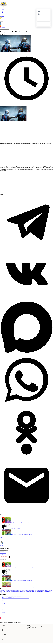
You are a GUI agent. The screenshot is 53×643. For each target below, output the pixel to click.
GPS (24, 591)
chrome (31, 590)
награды (35, 590)
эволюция (1, 591)
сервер (45, 590)
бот (51, 590)
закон (24, 590)
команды (38, 591)
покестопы (28, 590)
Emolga (8, 590)
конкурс (45, 591)
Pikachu (26, 590)
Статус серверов (2, 27)
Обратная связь (2, 7)
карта (41, 591)
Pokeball (11, 591)
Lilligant (14, 590)
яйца (3, 591)
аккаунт (47, 590)
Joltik (15, 590)
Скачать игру (2, 16)
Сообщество (3, 638)
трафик (33, 590)
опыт (13, 591)
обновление (18, 590)
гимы (20, 591)
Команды (3, 631)
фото (7, 591)
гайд (1, 592)
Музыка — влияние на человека (31, 628)
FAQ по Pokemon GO (3, 553)
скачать (30, 591)
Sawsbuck (3, 590)
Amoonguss (11, 590)
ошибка (32, 591)
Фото (2, 609)
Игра (2, 630)
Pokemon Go (15, 591)
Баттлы (39, 11)
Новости (3, 600)
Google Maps (42, 590)
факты (4, 591)
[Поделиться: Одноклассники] (26, 458)
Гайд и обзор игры (2, 554)
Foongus (4, 590)
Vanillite (9, 590)
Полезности (3, 607)
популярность (37, 590)
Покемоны (3, 603)
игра (3, 592)
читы (43, 591)
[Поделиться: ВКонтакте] (26, 300)
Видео (2, 610)
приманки (22, 591)
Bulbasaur (18, 591)
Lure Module (21, 590)
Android (9, 591)
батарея (49, 590)
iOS (6, 591)
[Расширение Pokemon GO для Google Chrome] (9, 557)
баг (50, 590)
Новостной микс (4, 634)
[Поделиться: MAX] (26, 353)
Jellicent (1, 590)
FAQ (2, 606)
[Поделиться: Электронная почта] (26, 511)
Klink (16, 590)
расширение (27, 591)
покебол (35, 591)
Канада (40, 590)
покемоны (49, 591)
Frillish (6, 590)
